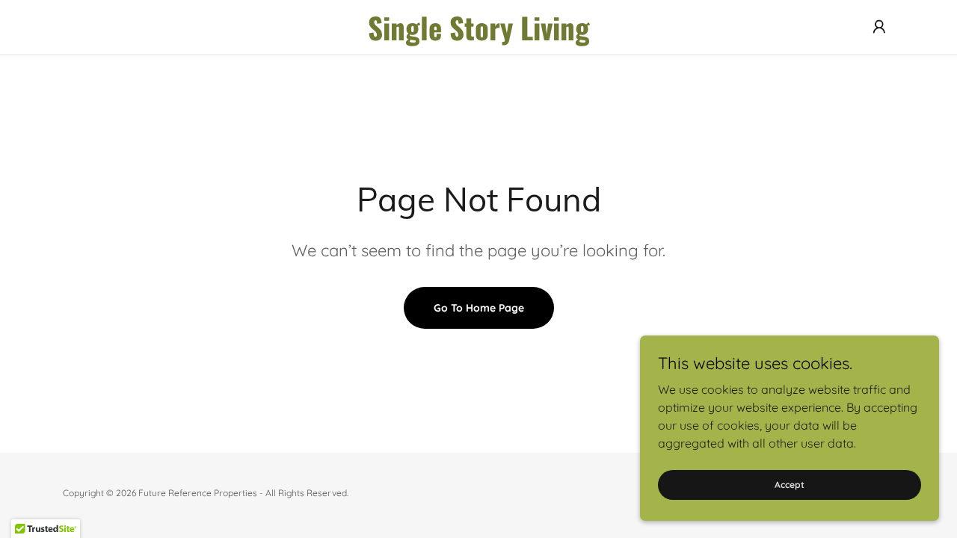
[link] (478, 35)
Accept (789, 484)
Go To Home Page (479, 308)
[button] (879, 27)
